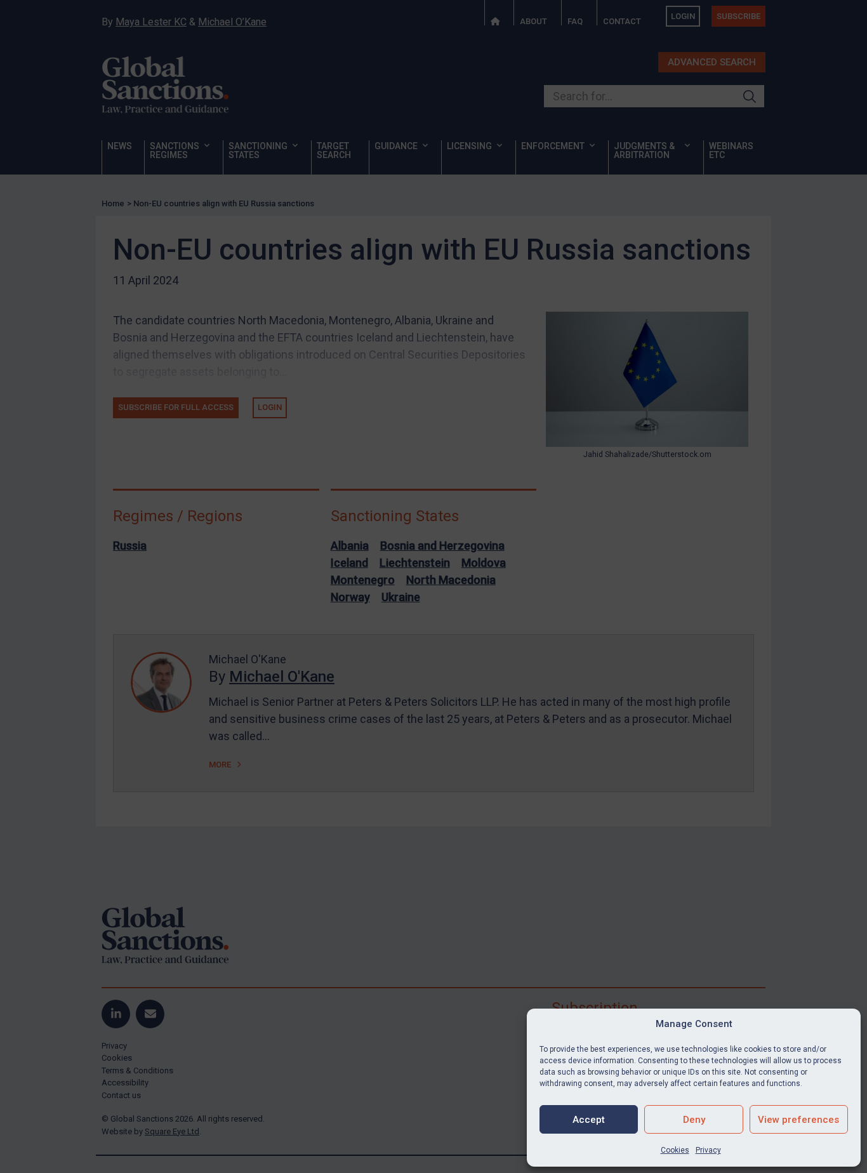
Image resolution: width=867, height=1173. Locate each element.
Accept (588, 1119)
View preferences (798, 1119)
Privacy (708, 1150)
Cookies (675, 1150)
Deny (694, 1119)
